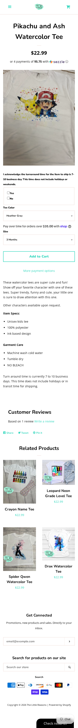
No (11, 198)
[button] (39, 61)
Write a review (44, 421)
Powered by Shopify (60, 704)
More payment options (39, 271)
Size (5, 231)
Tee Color (9, 207)
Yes (12, 193)
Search (39, 677)
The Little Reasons (36, 704)
